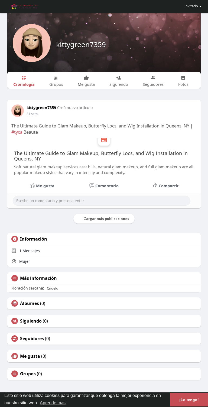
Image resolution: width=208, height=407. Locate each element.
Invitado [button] (191, 6)
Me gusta (30, 356)
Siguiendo (31, 321)
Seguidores (32, 338)
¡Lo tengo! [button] (189, 400)
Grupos (28, 374)
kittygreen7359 (81, 44)
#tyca (16, 132)
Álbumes (29, 303)
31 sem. (32, 113)
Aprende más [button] (53, 403)
